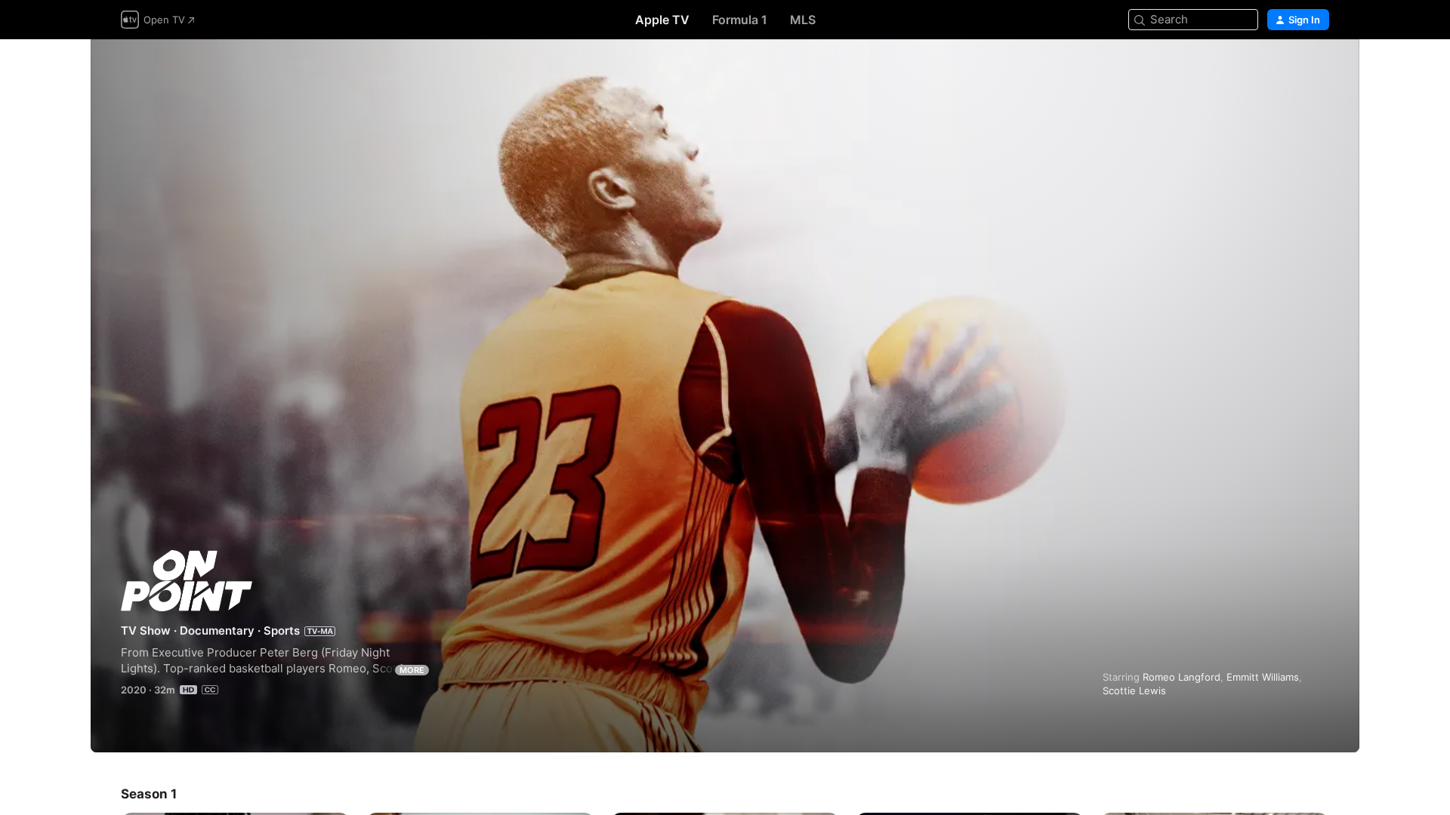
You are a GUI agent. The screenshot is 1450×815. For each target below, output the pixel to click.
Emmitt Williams (1262, 677)
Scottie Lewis (1134, 690)
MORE (412, 670)
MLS (803, 19)
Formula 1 (739, 19)
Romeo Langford (1181, 677)
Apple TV (662, 19)
